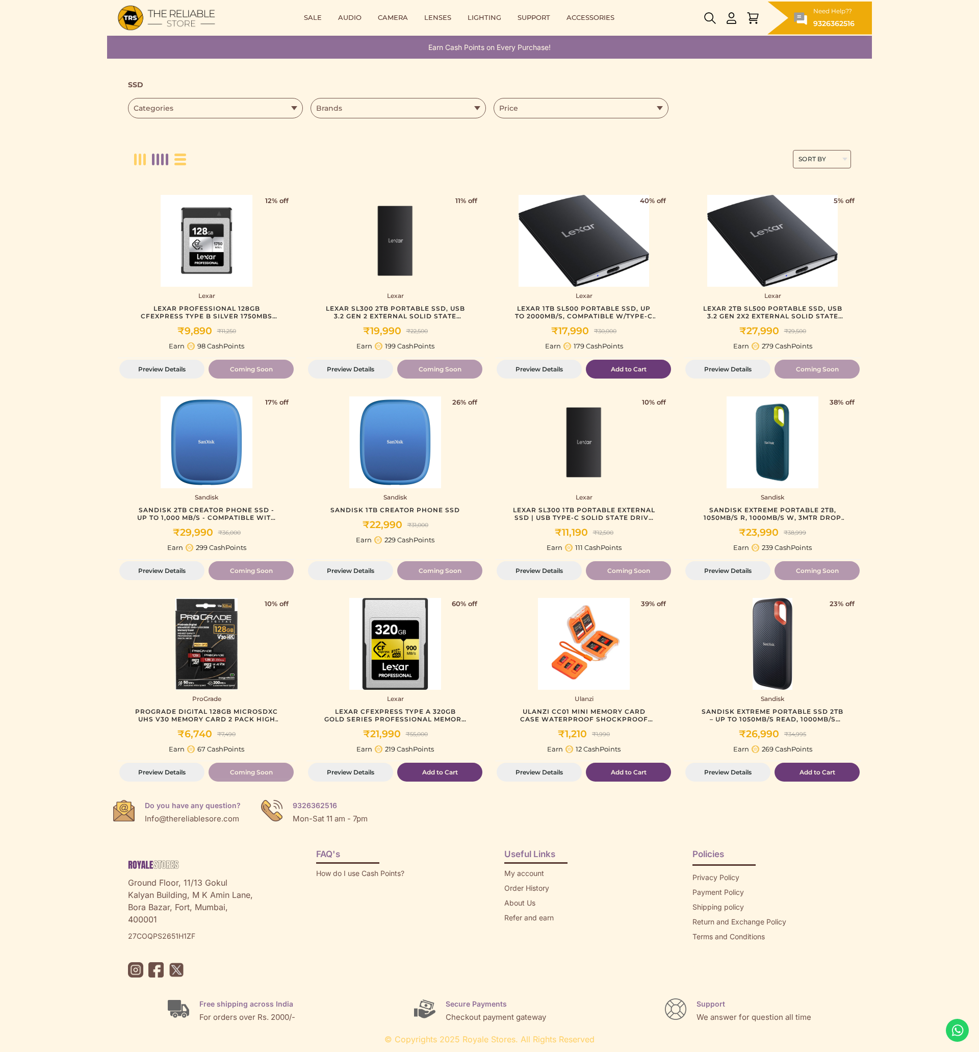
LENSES (437, 17)
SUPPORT (534, 17)
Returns (517, 932)
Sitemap (706, 951)
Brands (704, 966)
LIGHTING (484, 17)
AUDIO (350, 17)
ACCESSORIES (590, 17)
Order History (526, 888)
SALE (313, 17)
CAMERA (393, 17)
